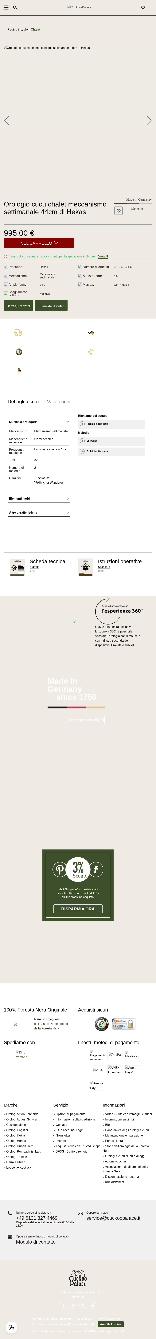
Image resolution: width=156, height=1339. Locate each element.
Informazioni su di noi (119, 1119)
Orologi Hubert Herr (19, 1146)
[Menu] (7, 7)
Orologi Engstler (17, 1130)
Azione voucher (115, 1161)
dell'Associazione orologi (51, 1023)
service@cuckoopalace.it (113, 1218)
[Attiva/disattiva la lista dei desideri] (118, 210)
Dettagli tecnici (18, 306)
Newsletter (63, 1135)
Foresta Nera (114, 1140)
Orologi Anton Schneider (22, 1114)
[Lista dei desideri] (143, 7)
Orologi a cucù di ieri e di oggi (125, 1156)
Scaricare (104, 566)
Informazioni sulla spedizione (75, 1119)
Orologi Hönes (16, 1140)
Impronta (62, 1140)
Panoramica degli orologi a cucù (127, 1130)
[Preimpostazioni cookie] (11, 1327)
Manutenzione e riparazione (124, 1135)
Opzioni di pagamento (70, 1114)
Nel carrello (36, 243)
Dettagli (103, 256)
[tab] (23, 401)
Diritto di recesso (109, 1318)
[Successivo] (149, 120)
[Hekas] (137, 208)
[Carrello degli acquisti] (150, 7)
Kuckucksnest (114, 1182)
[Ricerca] (15, 7)
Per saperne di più (86, 720)
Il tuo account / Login (70, 1130)
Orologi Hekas (16, 1135)
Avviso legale (84, 1318)
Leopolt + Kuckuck (18, 1167)
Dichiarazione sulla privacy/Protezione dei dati (63, 1324)
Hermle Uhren (15, 1162)
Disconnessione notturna (122, 1176)
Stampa (34, 566)
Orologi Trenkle (16, 1156)
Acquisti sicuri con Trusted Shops (78, 1146)
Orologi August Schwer (21, 1119)
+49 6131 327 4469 (36, 1218)
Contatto (61, 1124)
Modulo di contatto (36, 1242)
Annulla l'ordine (110, 1324)
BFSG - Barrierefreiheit (71, 1151)
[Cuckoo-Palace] (79, 7)
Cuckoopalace (16, 1124)
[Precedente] (7, 120)
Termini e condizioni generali (52, 1318)
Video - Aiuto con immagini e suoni (128, 1114)
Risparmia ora (78, 909)
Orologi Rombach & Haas (23, 1151)
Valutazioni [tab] (58, 401)
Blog (108, 1124)
